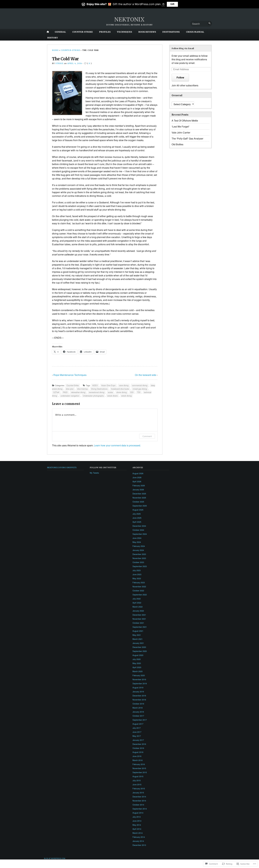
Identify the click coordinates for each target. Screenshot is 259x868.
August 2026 (137, 473)
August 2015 (137, 776)
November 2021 (139, 618)
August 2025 (137, 509)
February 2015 (138, 788)
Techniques (124, 32)
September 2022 (139, 594)
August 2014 (137, 812)
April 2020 (136, 667)
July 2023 (136, 570)
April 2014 (136, 828)
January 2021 (138, 643)
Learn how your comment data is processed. (117, 445)
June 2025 (136, 517)
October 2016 (138, 748)
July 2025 (136, 513)
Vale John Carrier (181, 132)
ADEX (95, 385)
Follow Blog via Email (183, 48)
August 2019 (137, 687)
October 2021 (138, 622)
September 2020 (139, 651)
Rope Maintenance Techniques (69, 375)
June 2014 (136, 820)
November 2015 (139, 768)
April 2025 (136, 521)
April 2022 (136, 602)
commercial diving (139, 385)
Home (55, 50)
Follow (180, 77)
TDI (138, 392)
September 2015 (139, 772)
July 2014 (136, 816)
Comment (147, 436)
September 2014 (139, 808)
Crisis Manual (195, 32)
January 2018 (138, 711)
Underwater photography (93, 395)
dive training (82, 388)
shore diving (121, 392)
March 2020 (137, 671)
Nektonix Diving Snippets (62, 467)
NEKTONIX (129, 19)
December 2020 (139, 647)
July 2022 (136, 598)
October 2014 (138, 804)
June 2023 (136, 574)
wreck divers (112, 395)
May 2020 (136, 663)
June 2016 (136, 756)
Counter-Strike (82, 32)
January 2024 (138, 550)
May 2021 (136, 635)
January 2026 (138, 489)
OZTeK (56, 392)
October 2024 (138, 529)
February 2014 (138, 837)
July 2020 (136, 659)
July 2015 (136, 780)
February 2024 (138, 546)
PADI (65, 392)
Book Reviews (147, 32)
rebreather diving (78, 392)
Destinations (171, 32)
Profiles (105, 32)
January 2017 (138, 740)
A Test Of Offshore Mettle (185, 120)
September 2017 (139, 719)
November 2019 (139, 679)
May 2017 (136, 736)
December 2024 (139, 525)
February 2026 (138, 485)
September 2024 (139, 534)
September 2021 (139, 626)
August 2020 (137, 655)
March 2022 (137, 606)
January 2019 (138, 691)
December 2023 (139, 554)
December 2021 (139, 614)
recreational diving (96, 392)
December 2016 (139, 744)
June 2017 (136, 731)
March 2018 (137, 707)
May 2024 (136, 542)
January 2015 (138, 792)
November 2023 (139, 558)
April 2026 (136, 481)
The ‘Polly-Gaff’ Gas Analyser (187, 138)
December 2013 (139, 845)
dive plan (70, 388)
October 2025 (138, 501)
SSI (132, 392)
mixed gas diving (140, 388)
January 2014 (138, 841)
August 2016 (137, 752)
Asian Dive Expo (108, 385)
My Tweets (94, 472)
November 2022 (139, 586)
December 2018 (139, 695)
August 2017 (137, 723)
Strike (59, 63)
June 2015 (136, 784)
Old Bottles (177, 144)
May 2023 (136, 578)
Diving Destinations (99, 388)
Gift (172, 4)
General (60, 32)
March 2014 (137, 832)
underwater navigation (70, 395)
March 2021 (137, 639)
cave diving (123, 385)
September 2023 (139, 566)
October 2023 (138, 562)
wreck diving (126, 395)
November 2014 (139, 800)
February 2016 (138, 764)
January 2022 (138, 610)
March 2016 (137, 760)
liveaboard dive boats (120, 388)
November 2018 (139, 699)
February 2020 (138, 675)
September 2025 (139, 505)
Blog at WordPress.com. (55, 858)
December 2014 (139, 796)
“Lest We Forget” (180, 126)
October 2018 (138, 703)
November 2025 (139, 497)
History (52, 37)
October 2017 (138, 715)
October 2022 (138, 590)
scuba (110, 392)
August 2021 (137, 630)
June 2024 (136, 538)
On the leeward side (145, 375)
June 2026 (136, 477)
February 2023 (138, 582)
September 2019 (139, 683)
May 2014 (136, 824)
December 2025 (139, 493)
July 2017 (136, 727)
